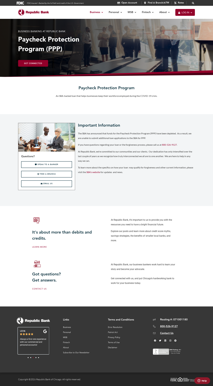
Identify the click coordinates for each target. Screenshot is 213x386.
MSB (65, 337)
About (66, 348)
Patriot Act (113, 332)
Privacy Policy (114, 337)
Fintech (66, 343)
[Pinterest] (175, 340)
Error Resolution (115, 327)
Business (67, 327)
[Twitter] (160, 340)
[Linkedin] (165, 340)
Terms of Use (114, 343)
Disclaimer (112, 348)
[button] (193, 3)
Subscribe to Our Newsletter (76, 353)
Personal (67, 332)
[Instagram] (170, 340)
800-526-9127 (169, 144)
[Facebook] (155, 340)
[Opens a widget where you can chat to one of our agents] (202, 381)
